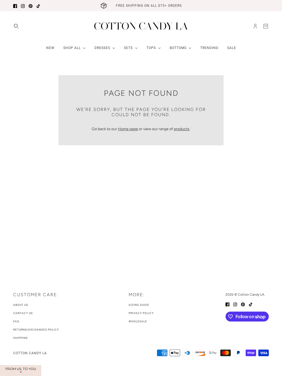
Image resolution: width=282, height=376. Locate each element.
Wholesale (138, 321)
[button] (20, 370)
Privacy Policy (141, 313)
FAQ (16, 321)
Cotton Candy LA (30, 353)
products (181, 129)
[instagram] (23, 6)
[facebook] (15, 6)
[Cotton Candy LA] (141, 26)
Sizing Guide (139, 304)
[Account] (255, 26)
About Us (20, 304)
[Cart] (266, 26)
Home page (128, 129)
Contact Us (23, 313)
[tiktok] (38, 6)
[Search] (16, 26)
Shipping (20, 337)
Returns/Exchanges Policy (36, 329)
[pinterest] (30, 6)
